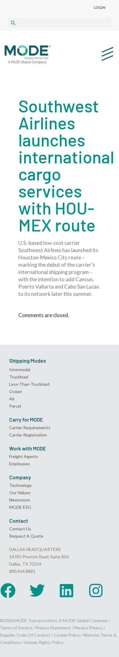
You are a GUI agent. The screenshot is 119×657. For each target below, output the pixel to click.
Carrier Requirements (29, 427)
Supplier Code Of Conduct (25, 635)
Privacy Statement (53, 627)
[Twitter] (37, 590)
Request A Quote (26, 536)
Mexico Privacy (88, 627)
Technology (20, 485)
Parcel (15, 406)
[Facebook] (8, 590)
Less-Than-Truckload (29, 384)
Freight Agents (23, 456)
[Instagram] (95, 590)
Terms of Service (16, 627)
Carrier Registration (28, 434)
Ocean (15, 391)
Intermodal (19, 369)
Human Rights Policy (43, 642)
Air (12, 398)
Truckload (18, 376)
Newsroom (19, 499)
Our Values (20, 492)
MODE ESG (20, 507)
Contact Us (20, 528)
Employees (19, 463)
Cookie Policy (67, 635)
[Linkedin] (66, 590)
